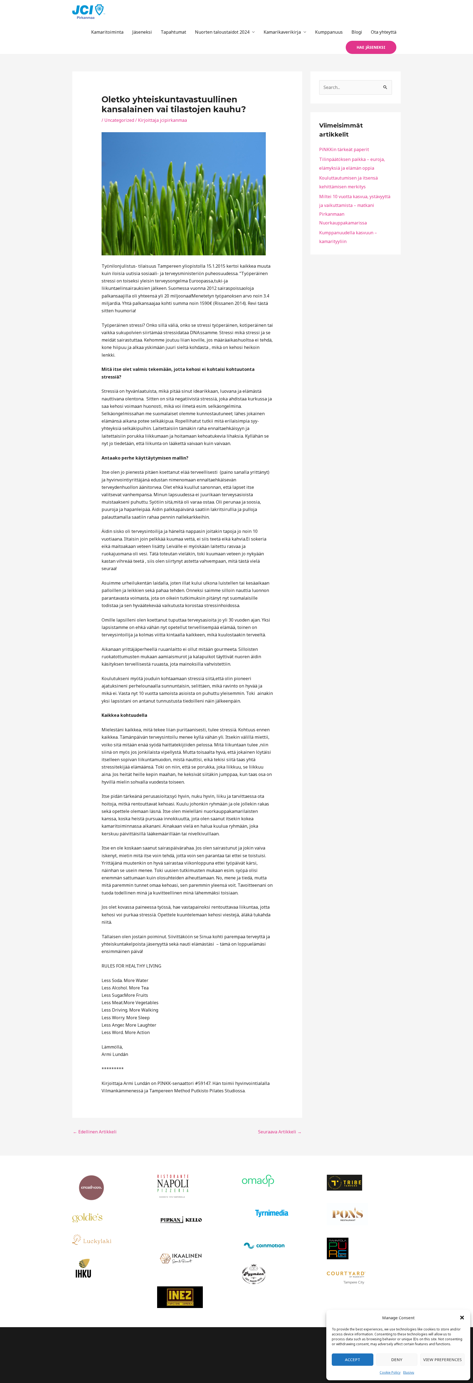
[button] (462, 1317)
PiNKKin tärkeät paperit (344, 149)
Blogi (356, 32)
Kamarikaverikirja (282, 32)
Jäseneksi (142, 32)
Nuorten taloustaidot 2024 (222, 32)
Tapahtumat (173, 32)
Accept (352, 1359)
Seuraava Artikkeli (280, 1132)
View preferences (442, 1359)
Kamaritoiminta (107, 32)
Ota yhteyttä (383, 32)
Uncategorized (119, 120)
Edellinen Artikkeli (95, 1132)
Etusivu (408, 1372)
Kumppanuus (329, 32)
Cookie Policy (390, 1372)
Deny (396, 1359)
